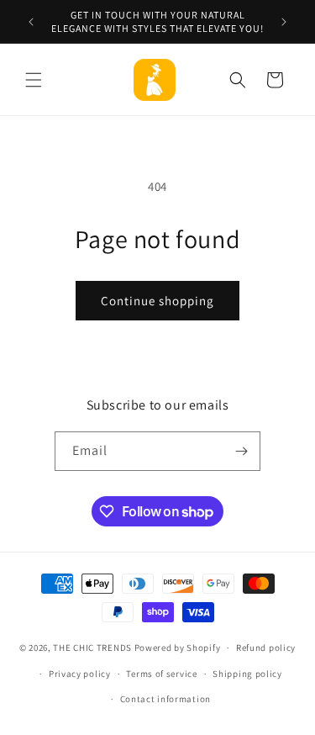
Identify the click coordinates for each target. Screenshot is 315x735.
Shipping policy (247, 673)
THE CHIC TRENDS (92, 647)
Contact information (165, 699)
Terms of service (161, 673)
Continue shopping (157, 301)
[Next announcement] (283, 21)
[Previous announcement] (31, 21)
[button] (33, 79)
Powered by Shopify (177, 647)
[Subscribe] (241, 451)
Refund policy (266, 647)
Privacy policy (80, 673)
